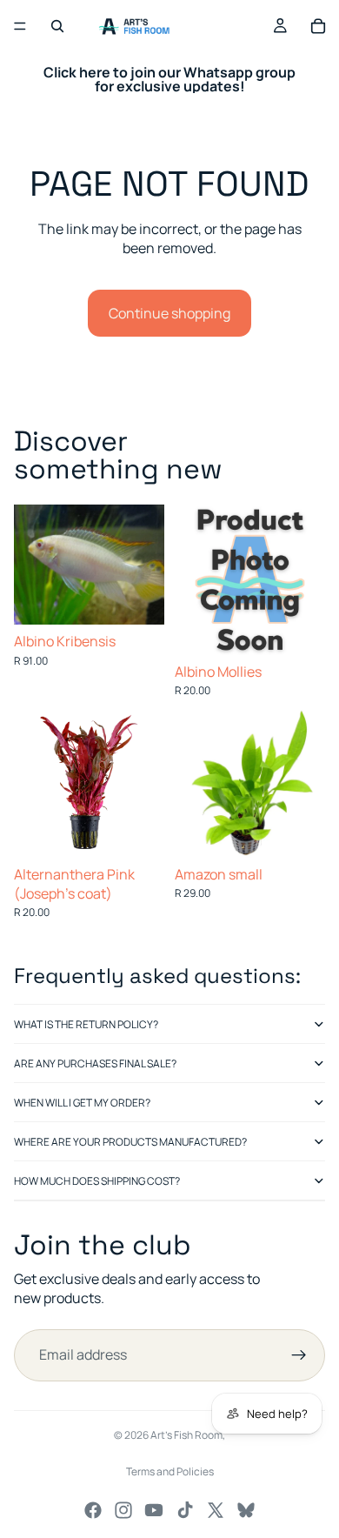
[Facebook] (93, 1510)
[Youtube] (153, 1510)
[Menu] (20, 26)
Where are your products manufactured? (130, 1141)
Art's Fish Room (186, 1435)
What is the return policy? (86, 1024)
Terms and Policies (170, 1471)
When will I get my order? (82, 1102)
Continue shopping (169, 313)
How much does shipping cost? (97, 1181)
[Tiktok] (185, 1510)
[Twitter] (215, 1510)
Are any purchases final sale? (95, 1063)
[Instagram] (123, 1510)
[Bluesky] (246, 1510)
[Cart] (318, 26)
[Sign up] (299, 1355)
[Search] (57, 26)
